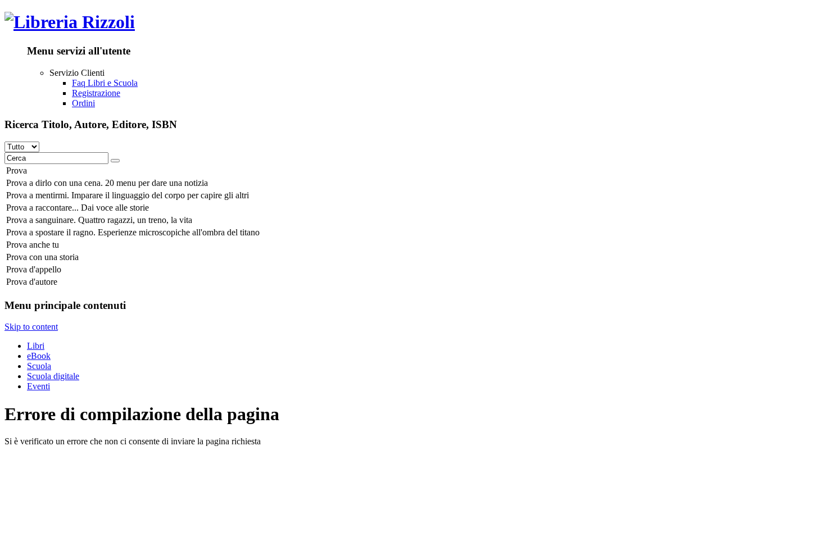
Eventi (38, 386)
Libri (35, 346)
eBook (39, 356)
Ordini (83, 103)
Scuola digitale (53, 376)
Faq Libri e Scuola (105, 83)
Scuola (39, 366)
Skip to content (31, 326)
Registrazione (96, 93)
